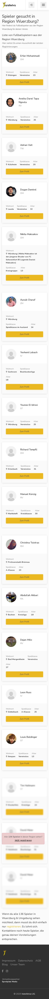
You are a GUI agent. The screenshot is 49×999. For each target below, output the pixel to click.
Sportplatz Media (9, 981)
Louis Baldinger (28, 737)
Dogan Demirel (28, 189)
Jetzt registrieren (23, 840)
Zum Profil (25, 82)
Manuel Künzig (28, 494)
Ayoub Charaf (27, 299)
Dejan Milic (26, 639)
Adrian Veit (26, 145)
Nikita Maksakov (29, 234)
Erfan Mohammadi (30, 55)
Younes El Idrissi (29, 405)
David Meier (26, 830)
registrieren (14, 926)
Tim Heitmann (27, 785)
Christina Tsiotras (29, 542)
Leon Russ (25, 692)
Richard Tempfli (28, 449)
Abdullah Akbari (29, 595)
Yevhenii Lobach (29, 352)
